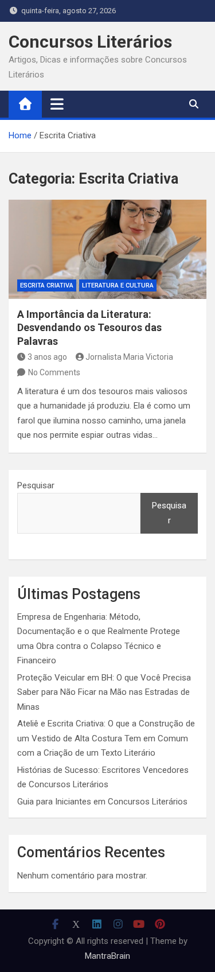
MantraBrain (107, 956)
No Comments (54, 372)
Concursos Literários (90, 42)
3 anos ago (47, 356)
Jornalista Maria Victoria (129, 356)
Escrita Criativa (46, 285)
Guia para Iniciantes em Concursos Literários (102, 801)
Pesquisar (35, 485)
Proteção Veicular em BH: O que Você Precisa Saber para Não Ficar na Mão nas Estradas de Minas (104, 692)
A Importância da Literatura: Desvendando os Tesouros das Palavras (89, 327)
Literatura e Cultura (118, 285)
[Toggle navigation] (57, 104)
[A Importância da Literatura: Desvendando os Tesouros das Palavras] (107, 249)
